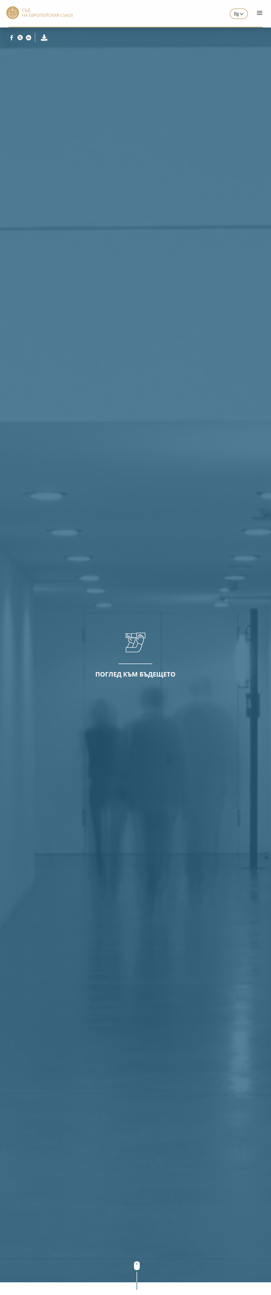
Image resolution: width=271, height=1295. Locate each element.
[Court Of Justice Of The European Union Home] (39, 12)
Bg (236, 14)
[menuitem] (239, 12)
